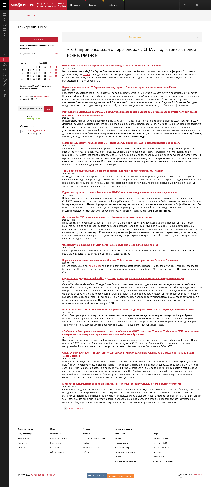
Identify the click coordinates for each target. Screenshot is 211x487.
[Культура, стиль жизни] (4, 54)
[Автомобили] (4, 24)
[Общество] (4, 65)
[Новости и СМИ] (4, 59)
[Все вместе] (4, 14)
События (86, 452)
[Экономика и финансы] (4, 90)
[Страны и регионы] (4, 80)
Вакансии (54, 447)
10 (50, 70)
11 (56, 70)
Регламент (22, 443)
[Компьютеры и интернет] (4, 49)
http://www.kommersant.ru (44, 96)
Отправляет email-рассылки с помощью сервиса (51, 4)
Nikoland (198, 474)
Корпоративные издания (94, 438)
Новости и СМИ (24, 16)
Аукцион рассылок (91, 447)
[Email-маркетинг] (4, 95)
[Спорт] (4, 75)
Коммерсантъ (40, 16)
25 (56, 76)
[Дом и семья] (4, 34)
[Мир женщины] (4, 39)
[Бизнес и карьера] (4, 29)
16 (45, 73)
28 (34, 79)
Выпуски (75, 5)
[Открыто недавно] (4, 19)
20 (28, 76)
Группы (93, 5)
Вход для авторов (25, 433)
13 (28, 73)
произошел (95, 265)
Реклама (86, 433)
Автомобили (120, 433)
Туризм (118, 438)
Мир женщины (121, 443)
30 (45, 79)
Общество (157, 452)
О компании (55, 433)
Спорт (155, 433)
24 (50, 76)
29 (39, 79)
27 (28, 79)
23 (45, 76)
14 (34, 73)
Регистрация (23, 438)
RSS (56, 53)
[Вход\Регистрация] (185, 5)
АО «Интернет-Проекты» (43, 474)
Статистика (28, 126)
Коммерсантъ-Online (32, 27)
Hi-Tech (118, 456)
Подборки (112, 5)
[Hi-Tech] (4, 44)
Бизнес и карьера (122, 447)
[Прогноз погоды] (4, 70)
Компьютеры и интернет (126, 461)
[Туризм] (4, 85)
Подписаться (39, 39)
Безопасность (56, 443)
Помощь (22, 447)
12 (22, 73)
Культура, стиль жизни (163, 461)
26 (22, 79)
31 (50, 79)
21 (34, 76)
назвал (86, 74)
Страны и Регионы (161, 447)
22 (39, 76)
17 (50, 73)
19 (22, 76)
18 (56, 73)
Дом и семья (158, 456)
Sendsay (86, 443)
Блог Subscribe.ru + (58, 438)
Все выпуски (135, 37)
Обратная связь (57, 452)
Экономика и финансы (125, 452)
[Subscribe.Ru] (22, 5)
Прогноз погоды (160, 438)
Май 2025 (43, 63)
